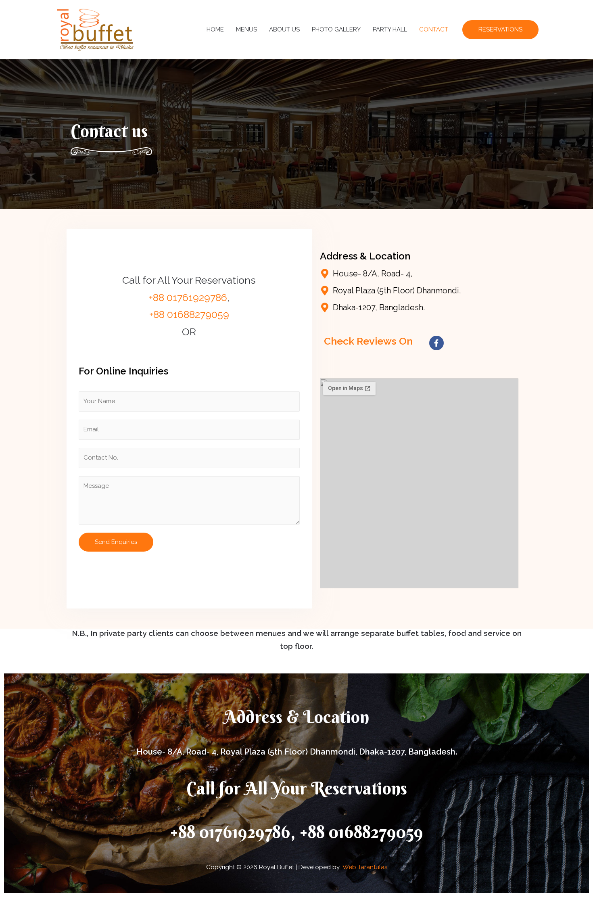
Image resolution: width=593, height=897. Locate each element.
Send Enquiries (116, 542)
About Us (284, 29)
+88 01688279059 (189, 314)
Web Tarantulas (364, 867)
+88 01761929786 (188, 297)
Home (215, 29)
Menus (246, 29)
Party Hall (390, 29)
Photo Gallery (336, 29)
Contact (433, 29)
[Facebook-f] (436, 343)
